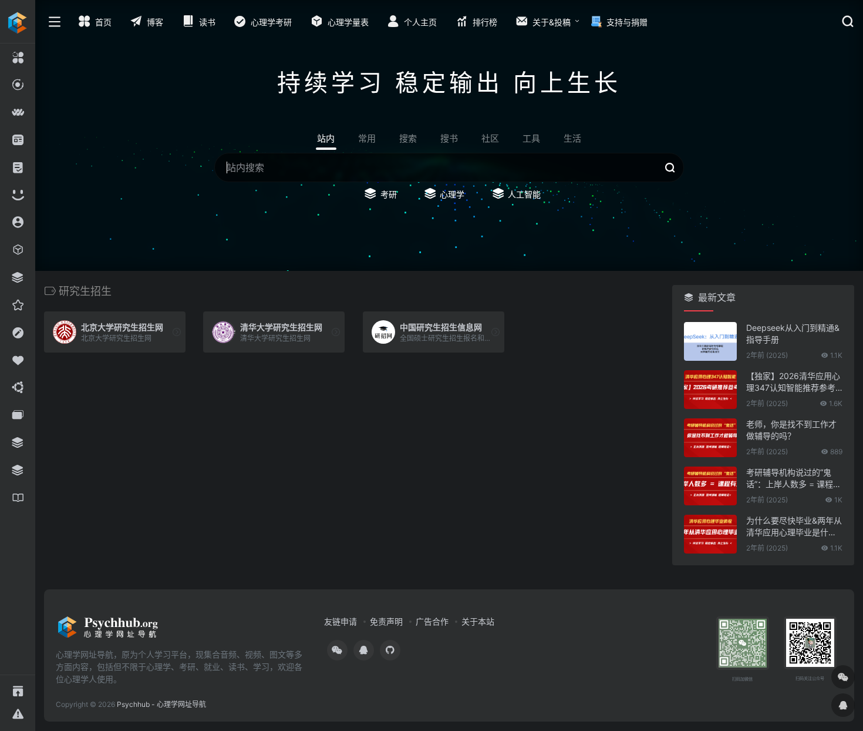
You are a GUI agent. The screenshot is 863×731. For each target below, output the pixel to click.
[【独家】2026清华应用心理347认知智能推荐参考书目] (710, 389)
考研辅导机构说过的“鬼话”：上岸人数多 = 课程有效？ (793, 478)
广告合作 (432, 621)
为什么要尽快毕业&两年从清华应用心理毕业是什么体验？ (794, 526)
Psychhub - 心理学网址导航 (161, 704)
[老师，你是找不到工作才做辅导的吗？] (710, 437)
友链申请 (340, 621)
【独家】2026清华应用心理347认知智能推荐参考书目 (793, 382)
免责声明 (386, 621)
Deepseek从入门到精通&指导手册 (793, 333)
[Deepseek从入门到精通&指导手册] (710, 341)
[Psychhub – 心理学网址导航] (108, 630)
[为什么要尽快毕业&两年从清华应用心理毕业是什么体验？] (710, 534)
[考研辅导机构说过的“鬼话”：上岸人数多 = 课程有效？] (710, 486)
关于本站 (477, 621)
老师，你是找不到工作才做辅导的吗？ (791, 430)
